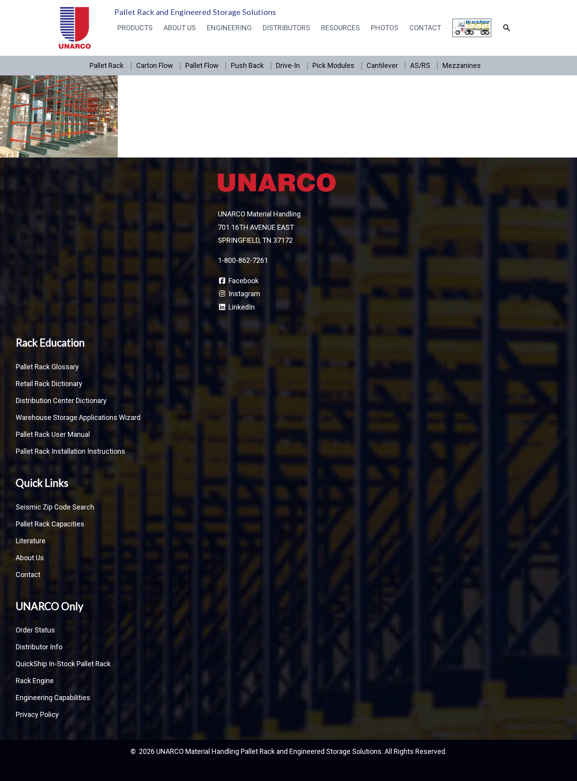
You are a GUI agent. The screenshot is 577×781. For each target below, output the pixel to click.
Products (135, 28)
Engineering (229, 28)
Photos (384, 28)
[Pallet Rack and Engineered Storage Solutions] (75, 27)
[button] (506, 27)
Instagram (243, 294)
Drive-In (288, 65)
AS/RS (420, 65)
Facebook (243, 281)
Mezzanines (461, 65)
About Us (180, 28)
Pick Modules (333, 65)
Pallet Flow (202, 65)
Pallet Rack (106, 65)
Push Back (247, 65)
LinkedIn (241, 307)
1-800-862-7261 (243, 260)
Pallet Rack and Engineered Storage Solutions (195, 11)
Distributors (286, 28)
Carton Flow (154, 65)
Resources (340, 28)
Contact (425, 28)
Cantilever (382, 65)
